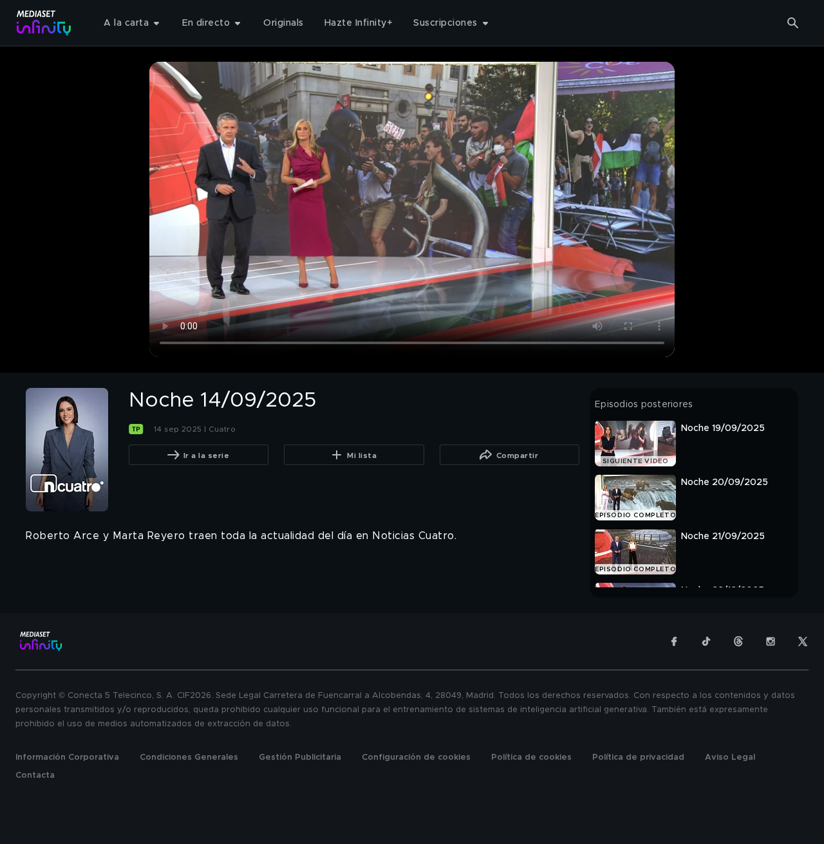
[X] (803, 641)
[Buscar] (793, 23)
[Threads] (738, 641)
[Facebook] (674, 641)
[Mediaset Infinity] (44, 23)
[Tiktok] (706, 641)
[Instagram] (770, 641)
